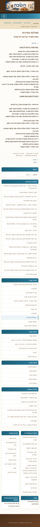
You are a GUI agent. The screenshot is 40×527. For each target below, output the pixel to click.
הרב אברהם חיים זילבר (10, 455)
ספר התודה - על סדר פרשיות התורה (25, 301)
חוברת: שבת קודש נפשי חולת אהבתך (25, 284)
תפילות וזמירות (31, 317)
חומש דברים (33, 383)
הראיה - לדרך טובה (31, 230)
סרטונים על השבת (31, 305)
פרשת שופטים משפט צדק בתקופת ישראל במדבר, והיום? (21, 218)
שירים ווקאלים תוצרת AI (29, 266)
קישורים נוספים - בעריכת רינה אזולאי (25, 425)
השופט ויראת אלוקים (30, 213)
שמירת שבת (12, 460)
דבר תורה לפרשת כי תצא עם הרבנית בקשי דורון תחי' (20, 196)
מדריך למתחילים (31, 293)
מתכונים (34, 289)
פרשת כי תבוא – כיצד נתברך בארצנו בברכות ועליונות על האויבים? (20, 187)
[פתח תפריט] (3, 16)
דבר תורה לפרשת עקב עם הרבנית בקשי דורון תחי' (21, 239)
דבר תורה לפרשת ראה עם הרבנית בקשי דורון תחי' (21, 234)
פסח (14, 468)
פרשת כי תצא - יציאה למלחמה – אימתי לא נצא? (21, 205)
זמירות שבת (16, 153)
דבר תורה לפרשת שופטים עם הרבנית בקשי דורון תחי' (20, 209)
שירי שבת (34, 309)
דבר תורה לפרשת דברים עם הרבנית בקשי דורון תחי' (20, 270)
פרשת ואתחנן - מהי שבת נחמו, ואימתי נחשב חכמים (20, 253)
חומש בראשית (32, 367)
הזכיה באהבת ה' (31, 243)
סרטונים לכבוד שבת (30, 326)
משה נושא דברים (31, 274)
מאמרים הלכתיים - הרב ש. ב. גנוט (26, 344)
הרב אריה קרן (12, 472)
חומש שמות (33, 371)
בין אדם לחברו (32, 356)
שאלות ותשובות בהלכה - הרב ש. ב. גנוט (24, 340)
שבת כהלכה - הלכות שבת (28, 398)
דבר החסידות (12, 449)
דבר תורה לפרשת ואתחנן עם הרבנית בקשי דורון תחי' (20, 262)
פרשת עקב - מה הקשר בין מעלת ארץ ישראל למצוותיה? (23, 248)
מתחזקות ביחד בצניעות (29, 393)
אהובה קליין (12, 438)
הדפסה (34, 43)
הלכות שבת (33, 336)
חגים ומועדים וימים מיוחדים (28, 348)
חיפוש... (34, 175)
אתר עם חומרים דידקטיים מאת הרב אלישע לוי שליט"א (22, 411)
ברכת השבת (33, 406)
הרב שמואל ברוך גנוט (11, 444)
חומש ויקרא (33, 375)
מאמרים (34, 313)
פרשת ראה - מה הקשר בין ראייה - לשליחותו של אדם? (22, 225)
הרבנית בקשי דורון (10, 464)
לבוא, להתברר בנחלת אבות (28, 192)
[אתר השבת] (20, 6)
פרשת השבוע (32, 322)
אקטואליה (34, 421)
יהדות (35, 352)
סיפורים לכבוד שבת (30, 297)
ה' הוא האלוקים (32, 258)
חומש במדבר (32, 379)
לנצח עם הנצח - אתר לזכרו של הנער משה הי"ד (22, 417)
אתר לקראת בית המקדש (29, 402)
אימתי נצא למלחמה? (30, 201)
